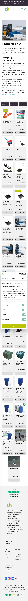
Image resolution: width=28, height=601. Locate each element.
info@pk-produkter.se (14, 591)
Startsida (3, 17)
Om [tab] (23, 278)
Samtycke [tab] (5, 278)
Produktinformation (8, 132)
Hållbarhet (18, 559)
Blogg (6, 557)
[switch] (24, 310)
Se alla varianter (7, 186)
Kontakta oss (8, 567)
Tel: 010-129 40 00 (18, 589)
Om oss (17, 552)
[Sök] (13, 9)
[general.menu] (2, 9)
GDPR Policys (19, 557)
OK (14, 326)
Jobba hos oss (9, 570)
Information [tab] (14, 278)
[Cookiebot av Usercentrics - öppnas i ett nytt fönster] (19, 274)
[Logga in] (18, 9)
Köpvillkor (7, 543)
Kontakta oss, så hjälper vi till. (10, 94)
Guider (6, 554)
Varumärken (8, 552)
